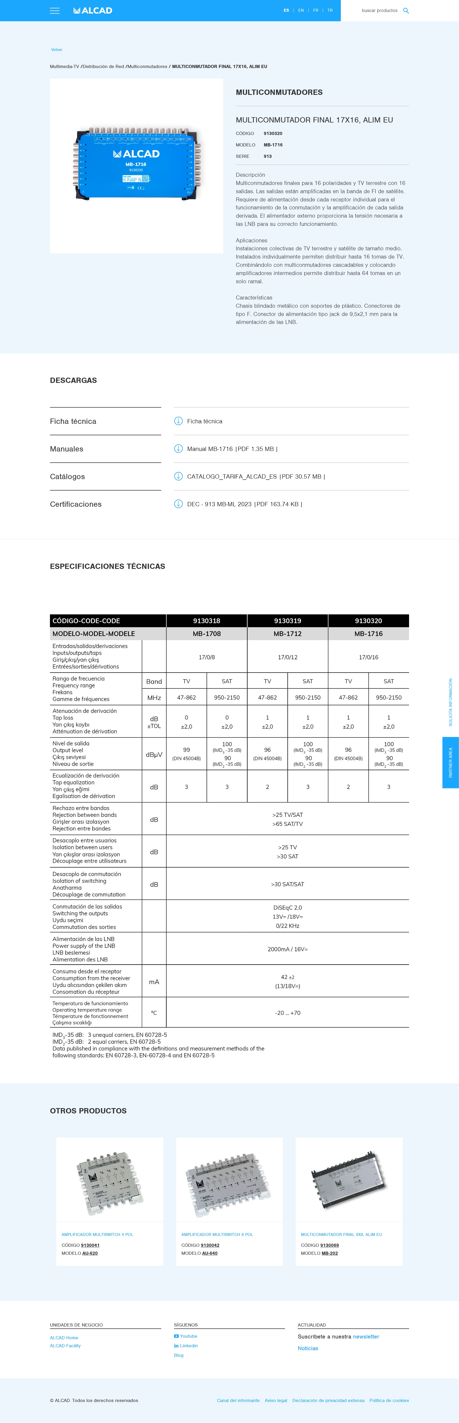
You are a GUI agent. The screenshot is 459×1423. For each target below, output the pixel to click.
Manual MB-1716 (230, 449)
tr (330, 10)
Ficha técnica (204, 421)
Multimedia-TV (64, 66)
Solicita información (450, 702)
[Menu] (55, 11)
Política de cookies (389, 1400)
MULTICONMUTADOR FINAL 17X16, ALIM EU (219, 66)
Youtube (188, 1336)
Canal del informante (238, 1400)
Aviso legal (276, 1400)
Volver (56, 49)
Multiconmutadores (147, 66)
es (287, 10)
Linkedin (188, 1346)
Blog (179, 1355)
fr (316, 10)
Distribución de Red (103, 66)
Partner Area (450, 763)
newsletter (366, 1336)
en (301, 10)
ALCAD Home (64, 1338)
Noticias (308, 1348)
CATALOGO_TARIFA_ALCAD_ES (254, 476)
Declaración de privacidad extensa (328, 1400)
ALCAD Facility (65, 1346)
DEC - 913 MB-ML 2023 (243, 504)
